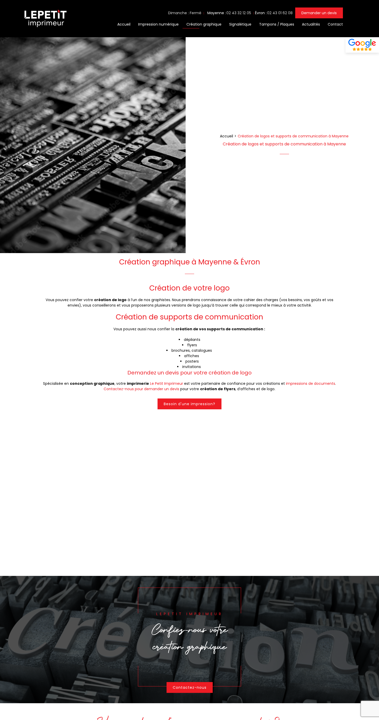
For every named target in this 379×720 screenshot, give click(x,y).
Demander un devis (319, 12)
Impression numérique (158, 24)
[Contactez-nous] (189, 639)
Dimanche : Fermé (184, 12)
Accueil (123, 24)
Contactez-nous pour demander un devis (141, 389)
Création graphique (203, 24)
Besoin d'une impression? (189, 403)
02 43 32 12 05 (238, 12)
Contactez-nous (190, 687)
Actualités (311, 24)
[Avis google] (362, 45)
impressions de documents (310, 383)
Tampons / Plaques (276, 24)
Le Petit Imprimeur (166, 383)
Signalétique (240, 24)
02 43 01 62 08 (280, 12)
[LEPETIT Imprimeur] (45, 27)
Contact (335, 24)
